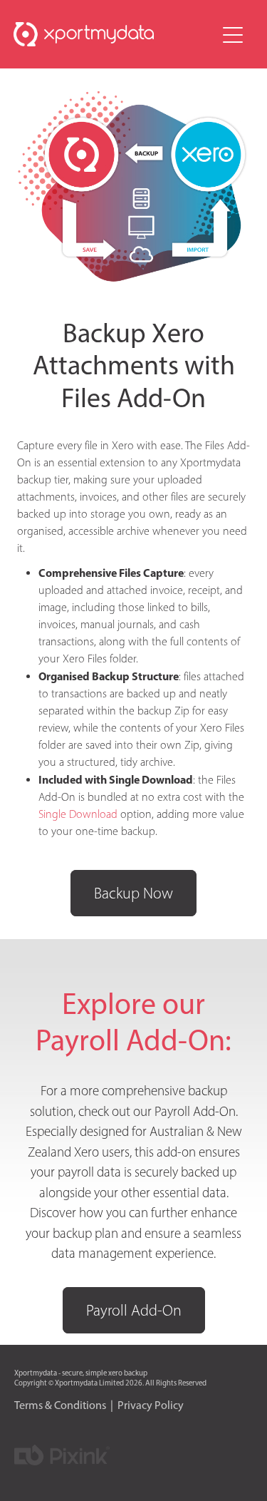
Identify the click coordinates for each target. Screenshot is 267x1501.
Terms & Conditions (60, 1405)
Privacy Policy (150, 1405)
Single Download (77, 814)
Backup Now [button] (133, 893)
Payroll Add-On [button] (134, 1310)
